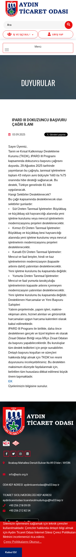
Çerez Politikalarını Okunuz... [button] (23, 541)
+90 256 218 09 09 (19, 505)
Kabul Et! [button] (11, 552)
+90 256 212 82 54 (19, 510)
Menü (44, 48)
